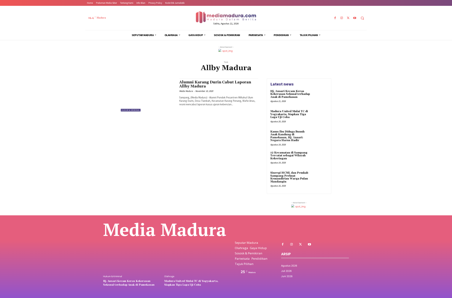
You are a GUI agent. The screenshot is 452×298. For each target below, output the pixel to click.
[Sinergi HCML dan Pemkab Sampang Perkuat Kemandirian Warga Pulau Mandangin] (320, 178)
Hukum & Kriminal (130, 110)
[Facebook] (335, 18)
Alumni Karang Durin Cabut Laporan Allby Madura (215, 84)
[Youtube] (354, 18)
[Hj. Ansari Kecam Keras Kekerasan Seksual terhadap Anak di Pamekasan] (320, 96)
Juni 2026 (287, 276)
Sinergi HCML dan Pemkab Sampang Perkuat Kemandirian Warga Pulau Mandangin (289, 177)
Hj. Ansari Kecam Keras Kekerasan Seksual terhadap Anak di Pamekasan (290, 94)
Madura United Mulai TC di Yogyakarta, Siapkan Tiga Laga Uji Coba (289, 114)
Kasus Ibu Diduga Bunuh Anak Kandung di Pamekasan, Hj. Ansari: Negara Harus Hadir (287, 136)
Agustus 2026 (289, 265)
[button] (362, 18)
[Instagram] (341, 18)
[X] (348, 18)
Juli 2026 (286, 270)
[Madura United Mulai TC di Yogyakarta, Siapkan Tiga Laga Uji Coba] (320, 116)
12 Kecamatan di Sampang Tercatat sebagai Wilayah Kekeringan (288, 155)
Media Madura (186, 91)
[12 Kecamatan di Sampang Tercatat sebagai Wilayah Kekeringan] (320, 158)
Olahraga (169, 276)
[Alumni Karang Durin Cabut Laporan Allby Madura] (148, 94)
